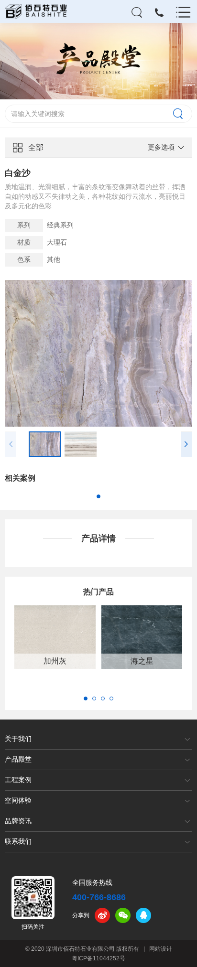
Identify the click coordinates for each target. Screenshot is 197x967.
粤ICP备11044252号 (98, 958)
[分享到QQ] (143, 915)
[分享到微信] (123, 915)
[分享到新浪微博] (102, 915)
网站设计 (160, 949)
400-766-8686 (99, 897)
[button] (186, 444)
